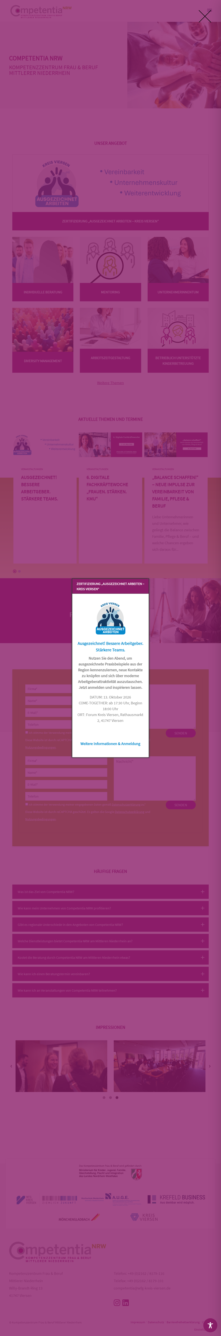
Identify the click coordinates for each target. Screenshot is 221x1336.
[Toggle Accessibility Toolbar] (210, 1325)
